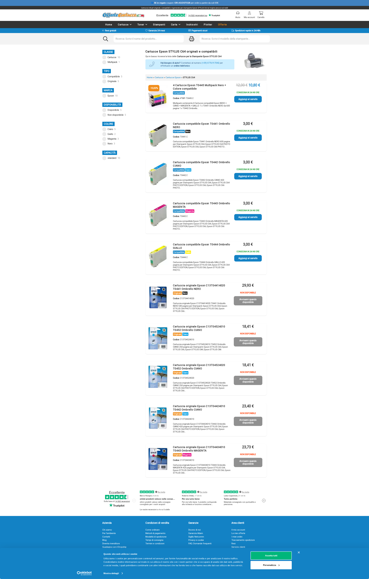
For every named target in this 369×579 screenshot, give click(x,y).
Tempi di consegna (154, 540)
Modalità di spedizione (155, 536)
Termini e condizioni (154, 543)
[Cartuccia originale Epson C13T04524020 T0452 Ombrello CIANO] (158, 377)
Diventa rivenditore (111, 543)
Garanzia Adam (195, 533)
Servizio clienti (238, 547)
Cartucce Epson (173, 77)
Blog (104, 540)
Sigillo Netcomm (196, 536)
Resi (233, 543)
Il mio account (238, 530)
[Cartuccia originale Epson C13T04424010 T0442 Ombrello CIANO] (158, 418)
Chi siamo (107, 530)
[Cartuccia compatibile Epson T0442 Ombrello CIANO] (158, 174)
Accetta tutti (271, 555)
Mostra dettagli (111, 573)
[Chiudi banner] (299, 552)
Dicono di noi (194, 530)
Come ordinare (152, 530)
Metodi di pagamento (155, 533)
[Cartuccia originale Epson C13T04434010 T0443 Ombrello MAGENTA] (158, 459)
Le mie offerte (238, 533)
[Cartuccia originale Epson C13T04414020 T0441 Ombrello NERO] (158, 297)
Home (150, 77)
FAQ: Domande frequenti (199, 543)
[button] (131, 24)
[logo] (123, 15)
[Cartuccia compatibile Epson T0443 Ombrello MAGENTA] (158, 215)
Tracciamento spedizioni (243, 540)
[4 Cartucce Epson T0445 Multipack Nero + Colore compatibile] (158, 97)
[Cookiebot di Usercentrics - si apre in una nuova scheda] (84, 573)
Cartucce (159, 77)
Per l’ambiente (109, 533)
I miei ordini (236, 536)
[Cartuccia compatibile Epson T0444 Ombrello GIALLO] (158, 256)
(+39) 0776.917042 (210, 63)
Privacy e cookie (196, 540)
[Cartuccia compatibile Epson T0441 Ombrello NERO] (158, 135)
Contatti (106, 536)
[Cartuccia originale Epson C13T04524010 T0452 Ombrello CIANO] (158, 338)
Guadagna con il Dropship (114, 547)
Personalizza (269, 565)
